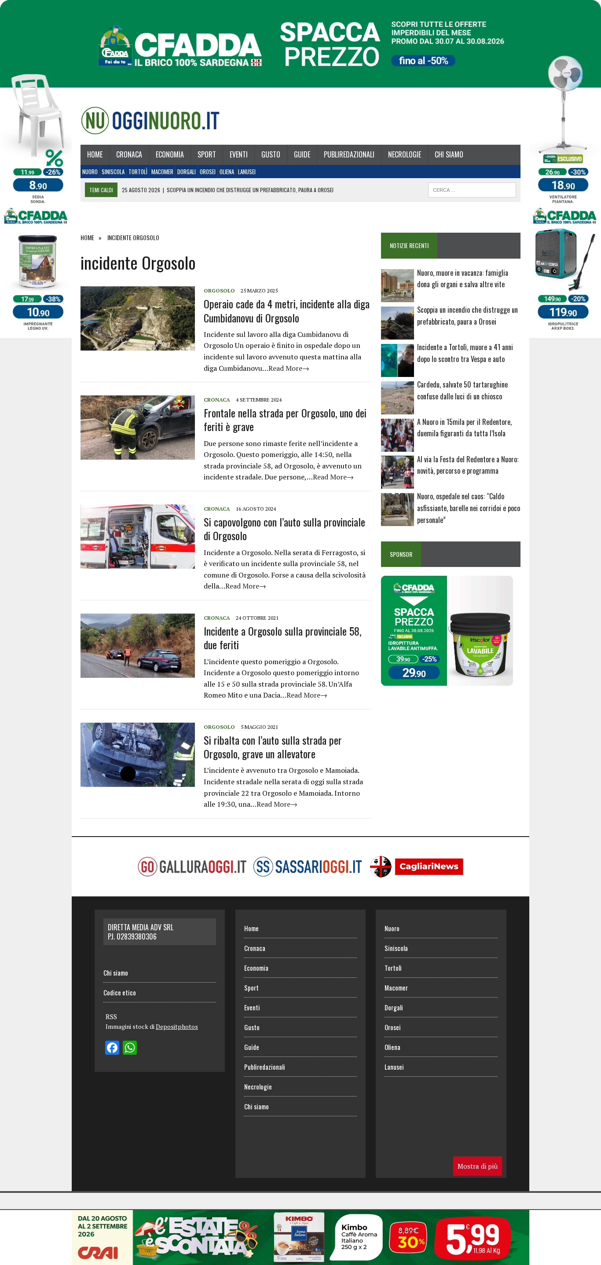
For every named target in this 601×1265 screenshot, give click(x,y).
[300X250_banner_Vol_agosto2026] (447, 680)
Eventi (239, 154)
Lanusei (247, 171)
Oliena (227, 171)
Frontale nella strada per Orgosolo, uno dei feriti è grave (285, 419)
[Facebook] (112, 1049)
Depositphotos (177, 1026)
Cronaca (129, 154)
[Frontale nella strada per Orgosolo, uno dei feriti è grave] (138, 454)
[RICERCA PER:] (472, 188)
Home (95, 154)
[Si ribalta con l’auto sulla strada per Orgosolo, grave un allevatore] (138, 781)
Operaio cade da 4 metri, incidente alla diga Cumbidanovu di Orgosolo (287, 310)
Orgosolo (219, 290)
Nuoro (90, 171)
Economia (170, 154)
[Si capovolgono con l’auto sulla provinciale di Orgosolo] (138, 562)
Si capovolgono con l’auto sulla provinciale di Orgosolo (284, 528)
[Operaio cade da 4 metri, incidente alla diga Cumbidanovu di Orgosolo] (138, 345)
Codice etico (119, 992)
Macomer (162, 171)
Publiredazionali (349, 154)
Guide (302, 154)
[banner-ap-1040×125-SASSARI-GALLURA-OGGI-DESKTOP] (300, 1259)
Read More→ (288, 368)
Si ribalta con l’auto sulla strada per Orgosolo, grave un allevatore (273, 746)
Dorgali (186, 171)
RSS (111, 1016)
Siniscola (113, 171)
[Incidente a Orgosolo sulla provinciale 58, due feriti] (138, 671)
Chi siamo (449, 154)
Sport (207, 154)
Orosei (208, 171)
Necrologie (404, 154)
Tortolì (137, 171)
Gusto (270, 154)
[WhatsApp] (130, 1049)
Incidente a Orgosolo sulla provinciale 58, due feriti (282, 637)
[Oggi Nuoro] (150, 120)
